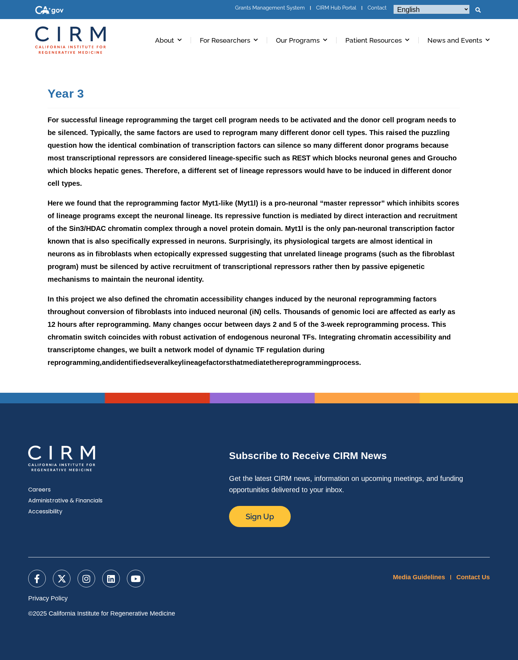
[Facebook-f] (37, 578)
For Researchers (225, 40)
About (164, 40)
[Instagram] (86, 578)
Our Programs (298, 40)
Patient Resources (373, 40)
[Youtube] (135, 578)
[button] (478, 10)
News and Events (454, 40)
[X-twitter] (61, 578)
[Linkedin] (111, 578)
